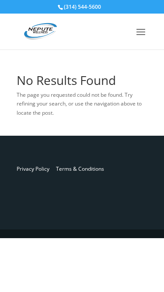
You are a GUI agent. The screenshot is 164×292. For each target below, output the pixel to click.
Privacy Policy (33, 168)
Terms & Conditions (76, 168)
